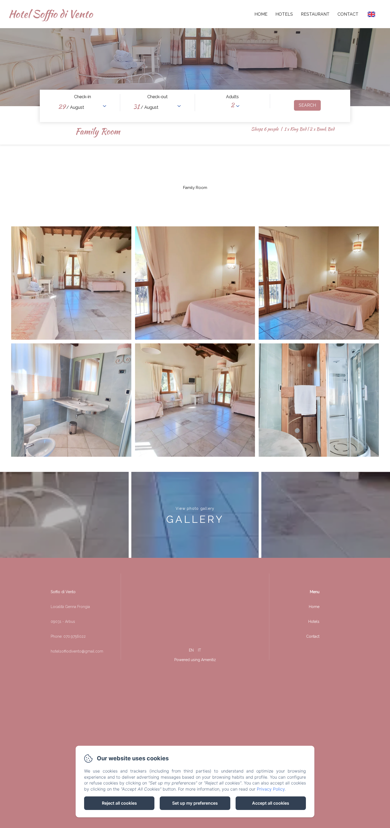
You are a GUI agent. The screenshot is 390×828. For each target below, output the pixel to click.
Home (260, 14)
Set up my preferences (195, 803)
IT (199, 650)
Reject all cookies (119, 803)
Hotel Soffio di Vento (50, 13)
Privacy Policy (271, 789)
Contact (347, 14)
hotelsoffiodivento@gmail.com (77, 651)
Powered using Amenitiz (195, 660)
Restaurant (315, 14)
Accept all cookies (270, 803)
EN (191, 650)
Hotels (284, 14)
